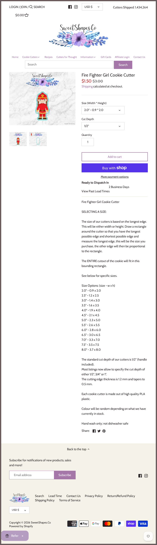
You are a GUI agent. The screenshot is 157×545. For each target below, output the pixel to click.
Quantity (87, 134)
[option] (18, 139)
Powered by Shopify (21, 526)
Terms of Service (70, 500)
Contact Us (73, 496)
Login (13, 7)
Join (24, 7)
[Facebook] (140, 475)
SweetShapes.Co (41, 522)
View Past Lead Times (96, 191)
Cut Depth (88, 119)
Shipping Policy (45, 500)
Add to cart (115, 157)
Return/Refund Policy (121, 496)
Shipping (87, 86)
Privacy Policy (94, 496)
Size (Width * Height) (94, 103)
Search (39, 496)
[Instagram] (76, 7)
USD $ (88, 6)
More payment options (115, 176)
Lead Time (55, 496)
